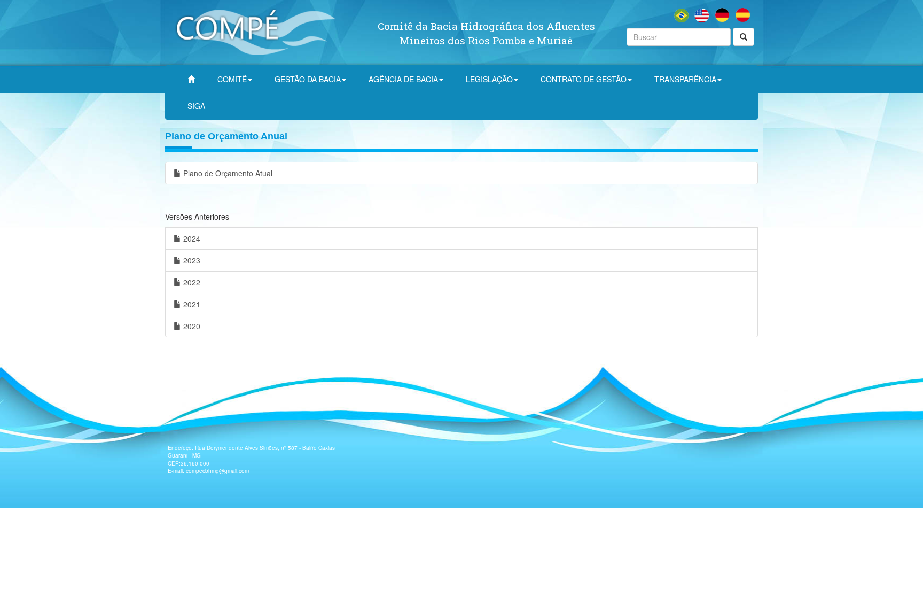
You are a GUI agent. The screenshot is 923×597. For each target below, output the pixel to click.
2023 (190, 260)
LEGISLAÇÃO (489, 79)
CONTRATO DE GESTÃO (584, 79)
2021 (190, 304)
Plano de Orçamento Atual (226, 173)
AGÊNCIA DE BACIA (403, 79)
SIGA (196, 105)
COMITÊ (232, 79)
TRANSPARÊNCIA (685, 79)
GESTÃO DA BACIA (308, 79)
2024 (190, 238)
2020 (190, 326)
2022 (190, 282)
